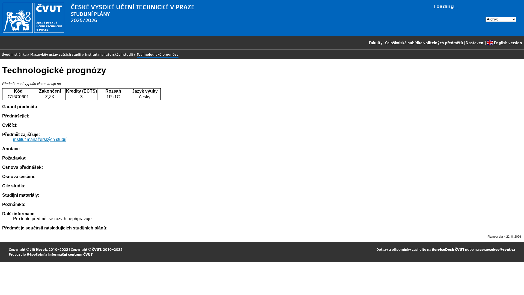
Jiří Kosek (38, 249)
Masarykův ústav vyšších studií (55, 54)
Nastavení (475, 42)
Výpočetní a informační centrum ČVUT (60, 254)
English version (508, 42)
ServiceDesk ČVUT (448, 249)
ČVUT (96, 249)
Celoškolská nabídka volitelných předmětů (424, 42)
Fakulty (376, 42)
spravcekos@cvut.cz (497, 249)
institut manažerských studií (109, 54)
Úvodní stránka (14, 54)
